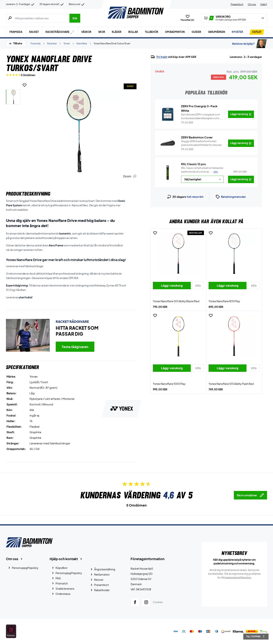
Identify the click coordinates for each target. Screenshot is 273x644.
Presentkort (237, 4)
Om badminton (175, 31)
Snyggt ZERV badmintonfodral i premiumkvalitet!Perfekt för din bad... (202, 143)
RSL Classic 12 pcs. (194, 164)
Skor (101, 31)
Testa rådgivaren (75, 347)
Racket (34, 31)
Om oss (252, 4)
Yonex (67, 43)
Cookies (158, 602)
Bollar (133, 31)
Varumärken (216, 31)
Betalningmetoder (233, 196)
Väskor (86, 31)
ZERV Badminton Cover (197, 137)
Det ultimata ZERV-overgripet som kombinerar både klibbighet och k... (201, 116)
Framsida (15, 31)
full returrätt (195, 196)
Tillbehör (151, 31)
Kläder (116, 31)
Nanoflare (82, 43)
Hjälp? (263, 4)
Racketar (52, 43)
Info (216, 171)
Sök (74, 18)
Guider (196, 31)
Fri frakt (162, 56)
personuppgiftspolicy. (239, 577)
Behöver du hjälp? (243, 43)
